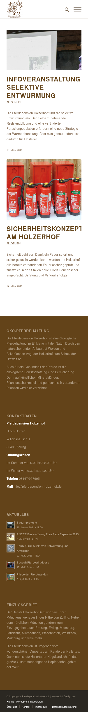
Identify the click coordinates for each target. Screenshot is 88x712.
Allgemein (14, 102)
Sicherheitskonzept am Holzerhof (45, 232)
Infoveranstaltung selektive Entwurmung (44, 87)
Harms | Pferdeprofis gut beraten (25, 701)
